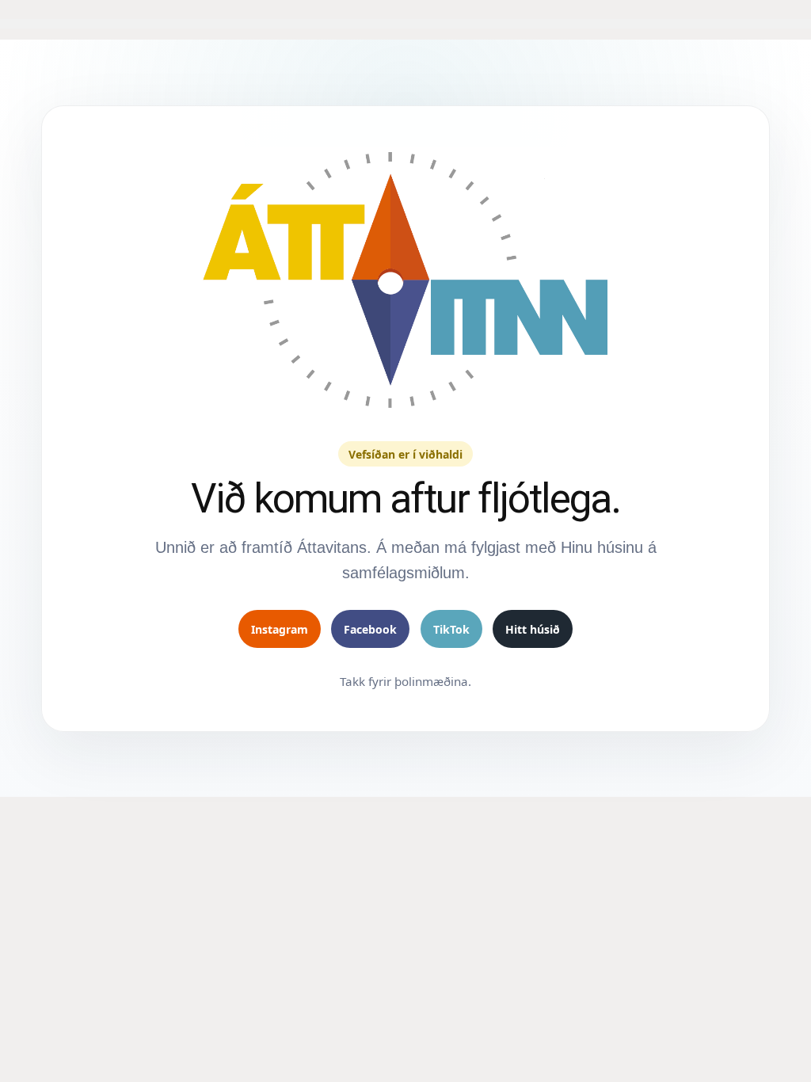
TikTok (451, 629)
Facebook (370, 629)
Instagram (279, 629)
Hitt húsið (532, 629)
